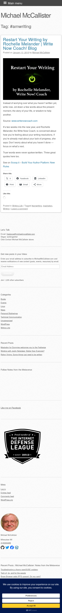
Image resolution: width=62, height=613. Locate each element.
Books (3, 299)
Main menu (15, 3)
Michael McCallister (26, 14)
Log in (3, 489)
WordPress (5, 324)
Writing (6, 208)
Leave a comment (19, 208)
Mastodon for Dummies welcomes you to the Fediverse (23, 347)
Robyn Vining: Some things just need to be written (21, 354)
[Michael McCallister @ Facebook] (12, 547)
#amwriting (37, 205)
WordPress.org (7, 499)
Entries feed (6, 492)
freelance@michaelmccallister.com (21, 234)
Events (3, 302)
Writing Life (17, 205)
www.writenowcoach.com (24, 120)
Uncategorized (6, 320)
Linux (3, 306)
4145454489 (6, 542)
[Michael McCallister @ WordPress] (17, 547)
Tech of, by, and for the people (13, 573)
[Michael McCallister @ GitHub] (2, 547)
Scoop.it (15, 162)
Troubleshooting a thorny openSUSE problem (19, 569)
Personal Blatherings (9, 313)
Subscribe (7, 273)
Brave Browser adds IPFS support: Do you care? (21, 576)
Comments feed (7, 496)
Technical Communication (11, 317)
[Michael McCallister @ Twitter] (7, 547)
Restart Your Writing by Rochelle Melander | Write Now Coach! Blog (28, 43)
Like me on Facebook (11, 407)
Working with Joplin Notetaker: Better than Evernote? (22, 351)
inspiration (47, 205)
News (3, 309)
